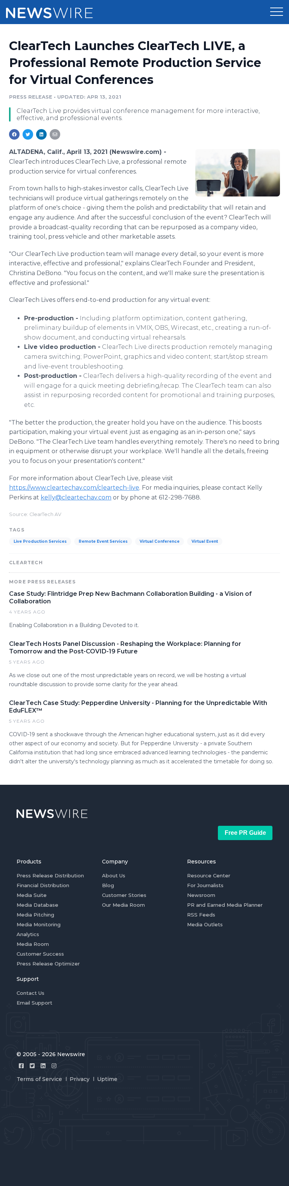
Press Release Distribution (50, 875)
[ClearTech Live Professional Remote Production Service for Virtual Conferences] (237, 172)
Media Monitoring (39, 924)
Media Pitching (35, 915)
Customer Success (40, 954)
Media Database (37, 905)
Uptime (107, 1079)
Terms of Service (39, 1079)
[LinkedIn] (43, 1066)
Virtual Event (205, 541)
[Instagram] (54, 1066)
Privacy (80, 1079)
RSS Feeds (201, 915)
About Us (113, 875)
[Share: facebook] (14, 134)
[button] (276, 12)
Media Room (33, 944)
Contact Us (30, 993)
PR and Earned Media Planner (225, 905)
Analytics (28, 934)
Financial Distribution (43, 885)
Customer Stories (124, 895)
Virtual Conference (159, 541)
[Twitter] (32, 1066)
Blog (108, 885)
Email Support (34, 1003)
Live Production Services (40, 541)
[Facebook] (21, 1066)
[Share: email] (55, 134)
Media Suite (32, 895)
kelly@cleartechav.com (76, 497)
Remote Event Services (103, 541)
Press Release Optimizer (48, 964)
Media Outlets (205, 924)
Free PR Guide (245, 833)
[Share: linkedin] (42, 134)
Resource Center (208, 875)
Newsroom (201, 895)
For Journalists (205, 885)
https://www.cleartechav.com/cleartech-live (74, 487)
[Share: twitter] (28, 134)
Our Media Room (123, 905)
